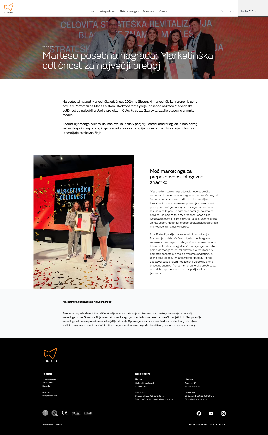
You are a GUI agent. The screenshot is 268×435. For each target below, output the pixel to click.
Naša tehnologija (128, 11)
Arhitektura (148, 11)
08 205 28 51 (194, 386)
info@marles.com (49, 396)
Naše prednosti (107, 11)
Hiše (91, 11)
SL (230, 11)
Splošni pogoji (48, 424)
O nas (162, 11)
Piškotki (59, 424)
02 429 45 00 (48, 392)
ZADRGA (221, 424)
